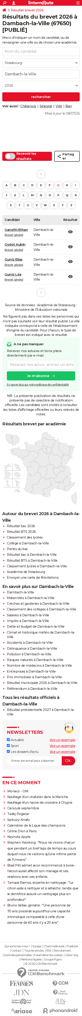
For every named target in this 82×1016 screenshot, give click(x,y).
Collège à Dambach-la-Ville (28, 543)
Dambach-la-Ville (20, 592)
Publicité (72, 946)
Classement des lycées (25, 537)
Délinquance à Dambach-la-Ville (32, 648)
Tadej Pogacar (18, 814)
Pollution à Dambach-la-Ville (29, 654)
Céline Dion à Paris (22, 831)
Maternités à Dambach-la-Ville (30, 598)
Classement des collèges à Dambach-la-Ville (41, 609)
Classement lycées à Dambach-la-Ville (37, 566)
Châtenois (28, 106)
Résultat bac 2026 (21, 526)
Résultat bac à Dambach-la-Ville (32, 555)
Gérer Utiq (71, 955)
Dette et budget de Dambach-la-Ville (35, 626)
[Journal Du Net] (21, 992)
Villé (59, 106)
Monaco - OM (17, 791)
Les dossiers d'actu (24, 752)
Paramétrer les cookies (48, 955)
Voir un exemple (62, 740)
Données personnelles (18, 955)
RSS (48, 950)
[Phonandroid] (60, 1011)
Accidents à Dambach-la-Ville (30, 643)
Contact (16, 950)
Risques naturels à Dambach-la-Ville (35, 660)
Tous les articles (34, 950)
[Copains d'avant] (21, 1001)
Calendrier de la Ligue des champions (36, 825)
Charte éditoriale (54, 946)
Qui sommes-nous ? (17, 946)
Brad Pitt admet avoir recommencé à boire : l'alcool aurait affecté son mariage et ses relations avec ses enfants (41, 871)
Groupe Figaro (53, 959)
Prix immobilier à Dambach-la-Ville (34, 677)
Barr (68, 106)
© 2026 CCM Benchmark (41, 963)
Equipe (37, 946)
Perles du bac (17, 549)
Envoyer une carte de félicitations (33, 577)
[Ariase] (21, 1010)
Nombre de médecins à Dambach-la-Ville (39, 665)
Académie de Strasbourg (26, 572)
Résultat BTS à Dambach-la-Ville (32, 560)
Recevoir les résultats (26, 156)
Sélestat (46, 106)
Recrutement (62, 950)
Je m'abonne (38, 376)
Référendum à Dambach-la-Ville (32, 689)
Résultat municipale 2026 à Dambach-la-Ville (42, 683)
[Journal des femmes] (21, 983)
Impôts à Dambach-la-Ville (28, 621)
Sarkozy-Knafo (18, 820)
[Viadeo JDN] (60, 1001)
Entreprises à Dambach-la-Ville (31, 671)
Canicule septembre (23, 808)
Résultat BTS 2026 (21, 532)
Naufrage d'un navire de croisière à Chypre (39, 803)
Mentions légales (30, 959)
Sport (14, 746)
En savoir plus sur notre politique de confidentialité (38, 384)
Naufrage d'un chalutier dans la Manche (37, 797)
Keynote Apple (19, 837)
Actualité (17, 740)
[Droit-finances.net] (60, 992)
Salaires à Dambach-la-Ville (28, 615)
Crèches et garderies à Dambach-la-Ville (38, 604)
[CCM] (60, 983)
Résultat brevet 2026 (27, 10)
